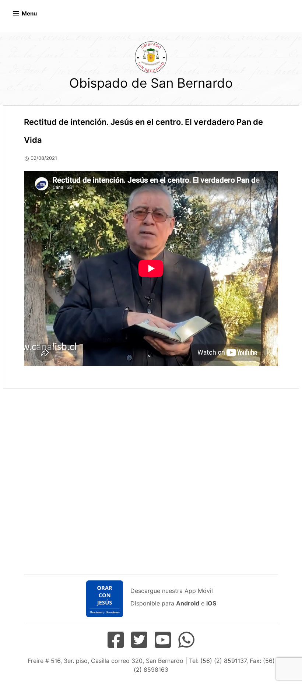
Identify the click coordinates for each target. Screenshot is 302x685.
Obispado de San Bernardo (151, 83)
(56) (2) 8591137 (223, 660)
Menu (29, 13)
